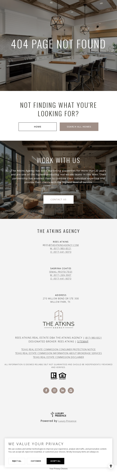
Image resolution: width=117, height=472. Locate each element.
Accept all (55, 461)
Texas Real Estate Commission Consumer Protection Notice (58, 349)
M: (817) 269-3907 (60, 275)
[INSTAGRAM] (54, 390)
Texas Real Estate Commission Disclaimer (58, 357)
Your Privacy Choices (58, 468)
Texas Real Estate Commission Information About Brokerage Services (58, 353)
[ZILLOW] (71, 390)
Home (37, 126)
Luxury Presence (67, 421)
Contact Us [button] (58, 199)
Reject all (16, 461)
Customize (36, 461)
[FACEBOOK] (46, 390)
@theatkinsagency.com (64, 245)
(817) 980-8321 (93, 337)
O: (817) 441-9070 (60, 252)
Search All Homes (79, 126)
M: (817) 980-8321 (60, 248)
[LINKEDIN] (63, 390)
